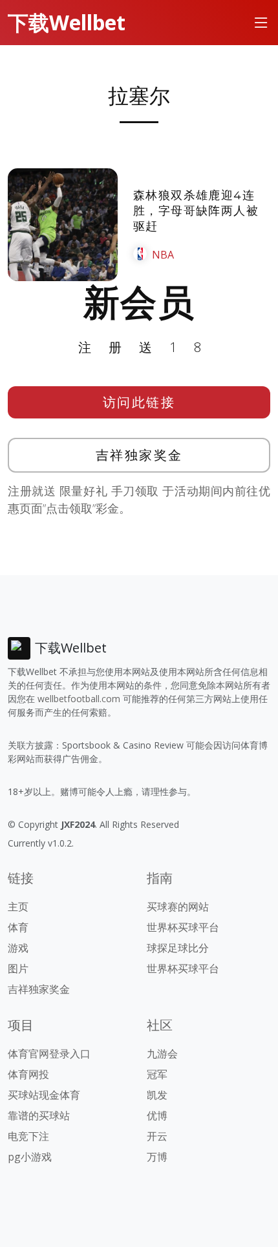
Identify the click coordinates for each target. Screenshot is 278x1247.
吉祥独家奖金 (139, 455)
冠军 (157, 1074)
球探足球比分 (178, 948)
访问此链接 (139, 402)
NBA (163, 255)
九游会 (162, 1053)
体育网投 (28, 1074)
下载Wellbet (66, 22)
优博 (157, 1115)
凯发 (157, 1095)
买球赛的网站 (178, 906)
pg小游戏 (30, 1157)
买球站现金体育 (44, 1095)
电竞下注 (28, 1136)
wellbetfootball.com (78, 698)
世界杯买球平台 (183, 927)
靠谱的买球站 (39, 1115)
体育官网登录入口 (49, 1053)
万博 (157, 1157)
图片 (18, 968)
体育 (18, 927)
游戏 (18, 948)
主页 (18, 906)
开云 (157, 1136)
